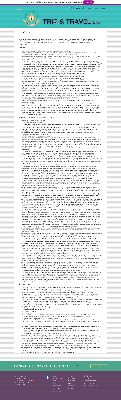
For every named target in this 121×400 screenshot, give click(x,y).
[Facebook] (47, 377)
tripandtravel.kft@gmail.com (24, 380)
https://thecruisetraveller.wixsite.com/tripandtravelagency (76, 39)
